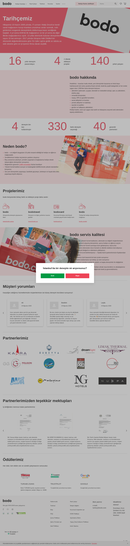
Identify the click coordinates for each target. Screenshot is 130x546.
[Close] (91, 265)
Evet (52, 276)
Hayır (77, 276)
